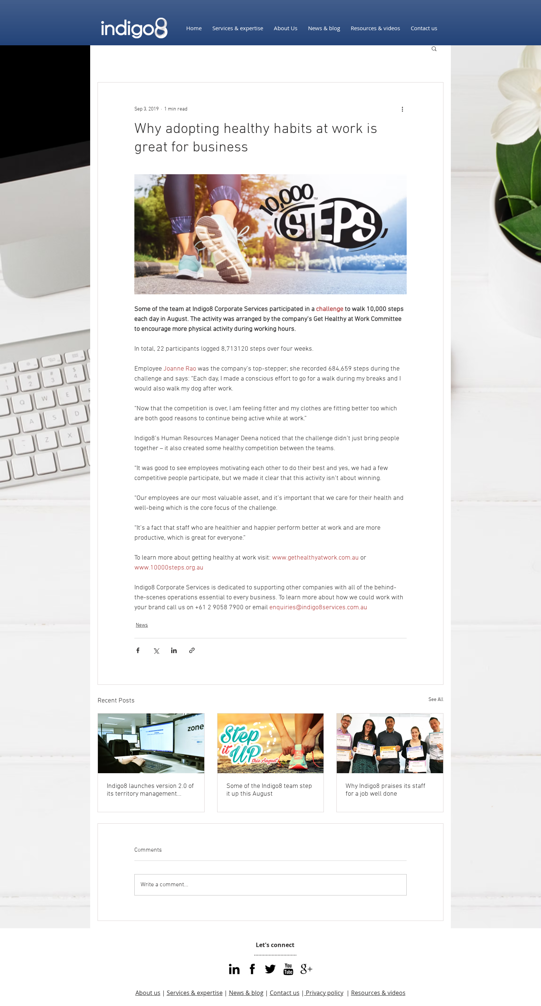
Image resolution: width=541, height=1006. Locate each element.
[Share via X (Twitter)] (155, 650)
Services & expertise (195, 993)
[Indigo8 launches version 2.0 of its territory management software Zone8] (151, 743)
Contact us (285, 993)
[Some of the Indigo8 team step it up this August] (271, 743)
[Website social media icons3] (234, 969)
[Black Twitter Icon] (270, 969)
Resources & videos (378, 993)
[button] (434, 48)
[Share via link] (191, 650)
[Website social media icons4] (306, 969)
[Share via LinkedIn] (173, 650)
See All (435, 700)
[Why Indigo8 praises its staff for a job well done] (390, 743)
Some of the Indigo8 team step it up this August (269, 790)
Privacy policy (323, 993)
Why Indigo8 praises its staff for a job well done (385, 790)
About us (147, 993)
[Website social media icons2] (288, 969)
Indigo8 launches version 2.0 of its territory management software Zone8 (150, 790)
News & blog (246, 993)
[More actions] (402, 109)
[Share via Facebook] (137, 650)
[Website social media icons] (252, 969)
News (142, 625)
